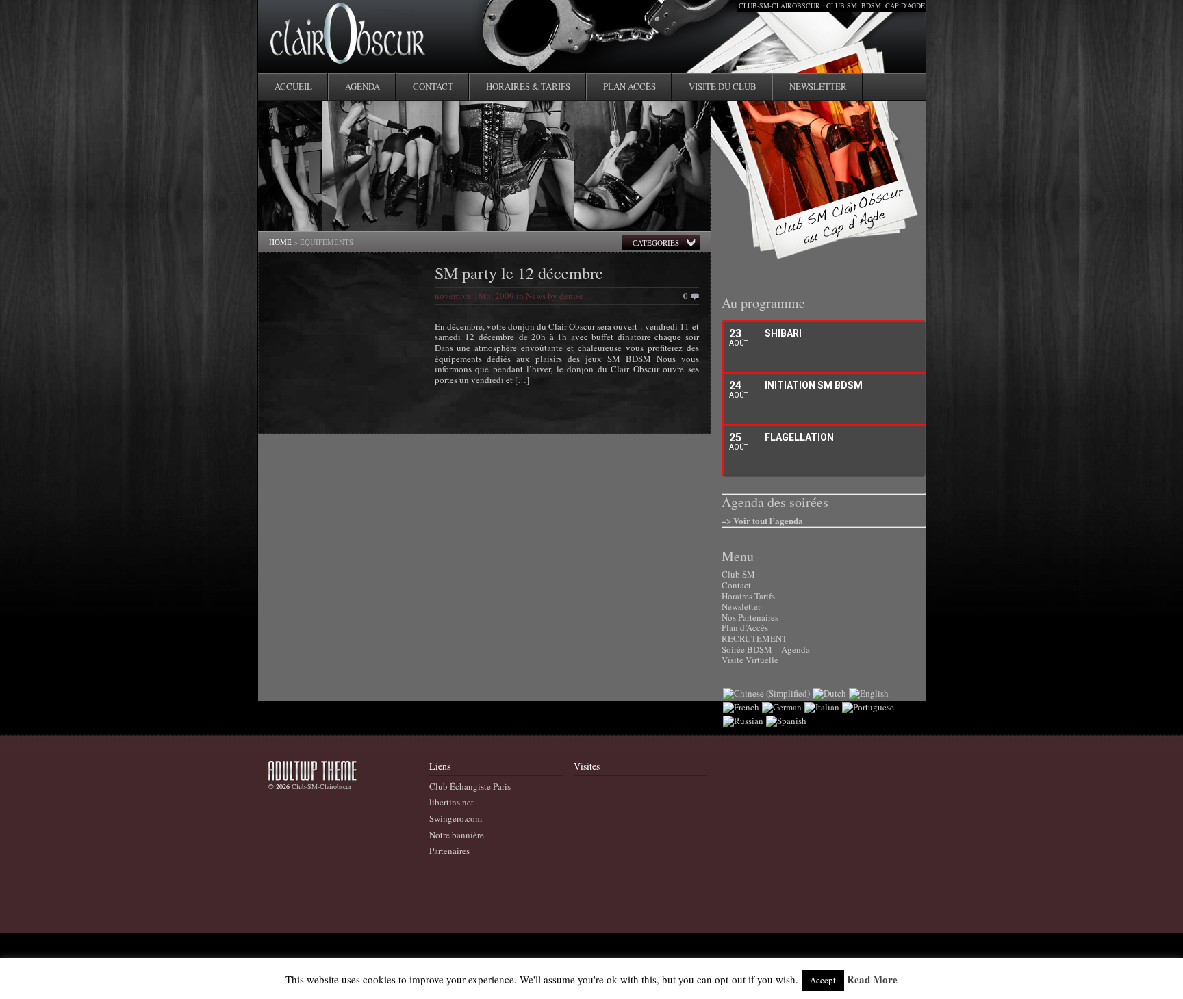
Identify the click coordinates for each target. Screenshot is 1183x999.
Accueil (293, 86)
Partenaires (449, 850)
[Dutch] (829, 693)
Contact (433, 86)
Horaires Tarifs (748, 596)
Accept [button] (823, 980)
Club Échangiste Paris (470, 786)
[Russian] (743, 720)
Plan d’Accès (745, 627)
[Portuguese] (868, 707)
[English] (869, 693)
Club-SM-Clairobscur (321, 786)
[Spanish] (786, 720)
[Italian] (822, 707)
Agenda (362, 86)
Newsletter (818, 86)
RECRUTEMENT (754, 638)
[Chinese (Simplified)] (766, 693)
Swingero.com (455, 818)
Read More (872, 979)
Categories (656, 242)
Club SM (738, 574)
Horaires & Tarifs (528, 86)
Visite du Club (722, 86)
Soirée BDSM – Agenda (766, 649)
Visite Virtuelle (750, 659)
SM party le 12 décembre (519, 273)
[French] (741, 707)
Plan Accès (629, 86)
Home (280, 242)
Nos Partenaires (750, 617)
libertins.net (451, 802)
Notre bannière (456, 835)
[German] (782, 707)
